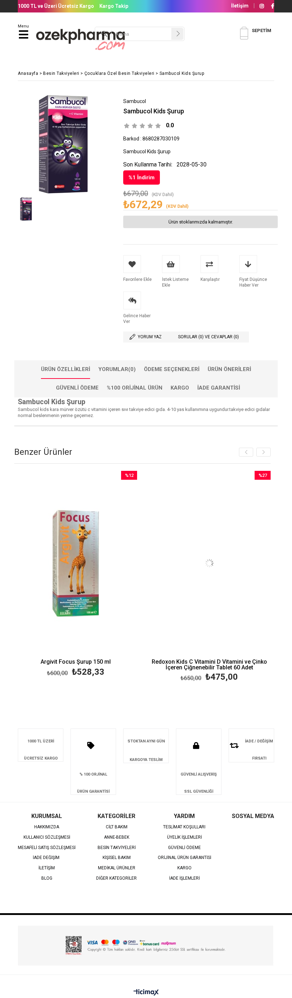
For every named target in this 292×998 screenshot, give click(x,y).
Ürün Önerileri (229, 369)
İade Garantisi (218, 388)
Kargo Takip (113, 6)
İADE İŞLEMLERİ (184, 878)
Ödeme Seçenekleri (171, 369)
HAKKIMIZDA (46, 827)
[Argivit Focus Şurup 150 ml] (75, 563)
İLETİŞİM (46, 868)
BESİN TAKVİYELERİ (117, 847)
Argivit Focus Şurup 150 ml (76, 662)
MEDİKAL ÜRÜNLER (116, 868)
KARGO (184, 868)
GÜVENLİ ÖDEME (184, 847)
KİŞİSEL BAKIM (117, 857)
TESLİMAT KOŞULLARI (184, 827)
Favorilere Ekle (75, 575)
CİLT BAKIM (116, 827)
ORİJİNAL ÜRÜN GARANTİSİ (184, 857)
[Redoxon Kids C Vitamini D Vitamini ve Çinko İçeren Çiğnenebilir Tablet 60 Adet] (209, 563)
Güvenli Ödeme (77, 388)
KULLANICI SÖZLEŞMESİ (47, 837)
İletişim (240, 5)
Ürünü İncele (106, 575)
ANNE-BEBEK (116, 837)
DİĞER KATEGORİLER (116, 878)
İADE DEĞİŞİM (47, 857)
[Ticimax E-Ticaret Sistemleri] (146, 992)
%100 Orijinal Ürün (134, 388)
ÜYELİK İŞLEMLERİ (184, 837)
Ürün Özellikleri (65, 369)
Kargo (180, 388)
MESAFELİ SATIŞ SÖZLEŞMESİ (46, 847)
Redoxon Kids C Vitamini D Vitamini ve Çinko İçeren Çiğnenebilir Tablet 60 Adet (209, 664)
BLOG (46, 878)
